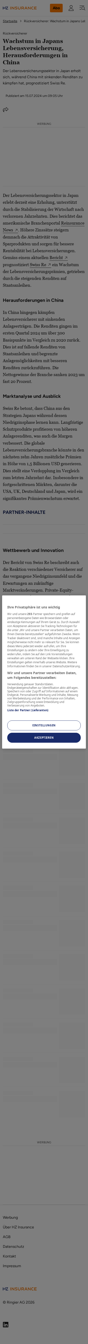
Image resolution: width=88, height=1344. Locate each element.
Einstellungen (43, 725)
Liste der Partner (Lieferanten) (27, 710)
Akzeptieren (44, 737)
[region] (44, 672)
